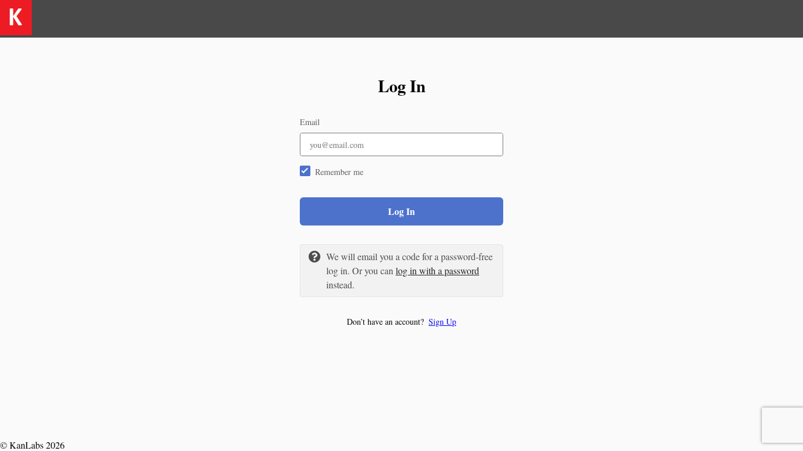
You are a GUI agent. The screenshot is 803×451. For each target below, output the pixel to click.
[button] (401, 321)
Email (310, 121)
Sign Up (442, 321)
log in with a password (437, 270)
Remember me (339, 171)
